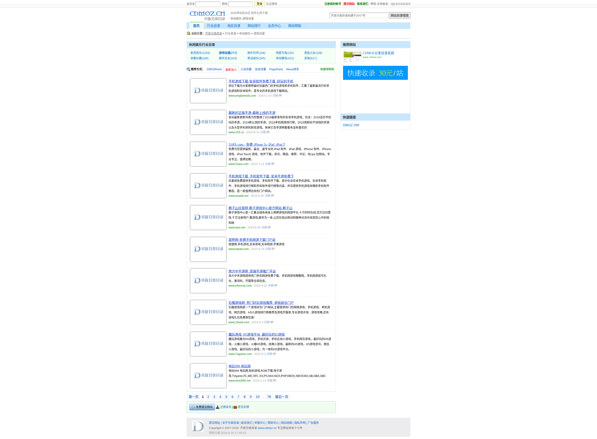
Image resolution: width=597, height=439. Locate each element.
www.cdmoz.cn (267, 428)
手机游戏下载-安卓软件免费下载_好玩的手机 (261, 81)
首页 (196, 26)
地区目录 (233, 26)
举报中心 (260, 423)
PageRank (276, 69)
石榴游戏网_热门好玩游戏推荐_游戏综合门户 (261, 303)
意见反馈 (243, 407)
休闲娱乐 (244, 33)
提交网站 (349, 4)
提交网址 (214, 423)
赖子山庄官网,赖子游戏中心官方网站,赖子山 (260, 208)
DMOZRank (214, 69)
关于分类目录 (230, 423)
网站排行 (254, 26)
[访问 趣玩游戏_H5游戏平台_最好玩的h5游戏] (208, 355)
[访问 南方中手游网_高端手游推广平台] (208, 292)
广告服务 (313, 423)
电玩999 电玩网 (240, 366)
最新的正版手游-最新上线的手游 (252, 113)
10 (258, 397)
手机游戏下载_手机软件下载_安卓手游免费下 (261, 176)
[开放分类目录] (207, 20)
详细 (275, 95)
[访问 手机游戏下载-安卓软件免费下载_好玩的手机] (208, 102)
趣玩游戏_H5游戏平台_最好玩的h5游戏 (257, 334)
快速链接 (349, 117)
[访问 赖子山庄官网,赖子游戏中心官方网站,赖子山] (208, 228)
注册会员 (225, 407)
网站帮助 (294, 26)
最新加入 (231, 69)
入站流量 (246, 69)
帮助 (373, 4)
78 (269, 397)
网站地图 (286, 423)
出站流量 (260, 69)
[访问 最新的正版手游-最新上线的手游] (208, 133)
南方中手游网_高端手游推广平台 (252, 271)
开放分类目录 (213, 33)
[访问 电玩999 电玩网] (208, 387)
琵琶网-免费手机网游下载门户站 (252, 240)
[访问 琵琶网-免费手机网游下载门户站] (208, 260)
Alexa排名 (292, 69)
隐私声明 (299, 423)
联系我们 (362, 4)
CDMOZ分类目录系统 (378, 53)
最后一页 (281, 397)
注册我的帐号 (332, 4)
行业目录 (213, 26)
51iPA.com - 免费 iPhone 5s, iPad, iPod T (257, 144)
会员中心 (274, 26)
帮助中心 (273, 423)
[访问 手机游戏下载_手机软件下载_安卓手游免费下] (208, 197)
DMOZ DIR (351, 125)
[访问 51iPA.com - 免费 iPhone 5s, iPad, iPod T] (208, 165)
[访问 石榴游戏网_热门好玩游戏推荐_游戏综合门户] (208, 323)
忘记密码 (271, 4)
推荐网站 (349, 44)
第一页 (193, 397)
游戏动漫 (259, 33)
